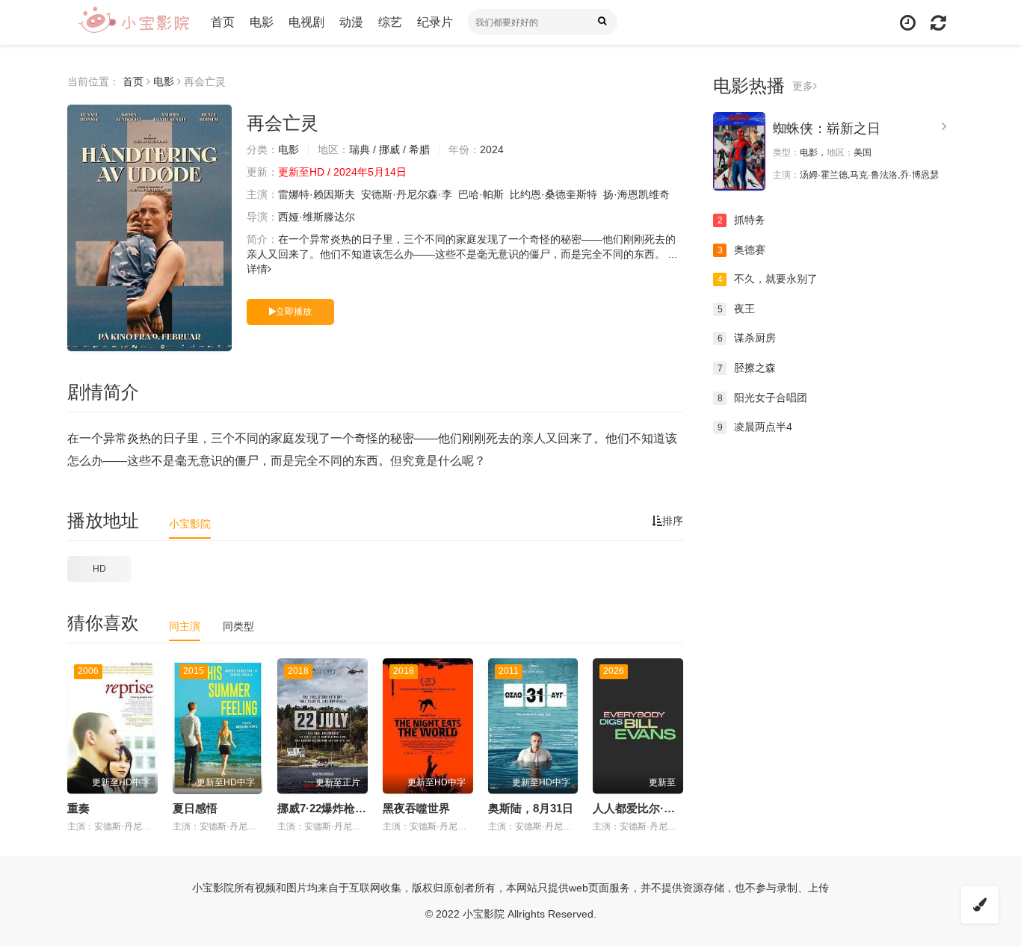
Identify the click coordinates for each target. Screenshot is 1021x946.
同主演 (184, 626)
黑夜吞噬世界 (416, 808)
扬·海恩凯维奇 (636, 194)
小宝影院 (190, 524)
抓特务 (742, 220)
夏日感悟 (195, 808)
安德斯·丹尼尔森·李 (406, 194)
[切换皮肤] (980, 905)
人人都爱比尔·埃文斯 (645, 808)
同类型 (238, 626)
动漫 (351, 22)
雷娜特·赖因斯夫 (316, 194)
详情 (257, 269)
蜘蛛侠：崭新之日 (826, 128)
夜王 (737, 309)
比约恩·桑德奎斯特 (553, 194)
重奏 (78, 808)
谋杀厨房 (747, 338)
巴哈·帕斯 (481, 194)
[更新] (938, 22)
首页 (223, 22)
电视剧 (306, 22)
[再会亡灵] (149, 228)
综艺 (390, 22)
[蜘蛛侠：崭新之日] (739, 151)
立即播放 (294, 311)
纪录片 (435, 22)
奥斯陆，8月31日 (530, 808)
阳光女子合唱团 (763, 398)
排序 (672, 521)
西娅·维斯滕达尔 (316, 217)
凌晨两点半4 (755, 427)
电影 (262, 22)
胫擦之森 (747, 368)
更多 (802, 86)
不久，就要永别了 (768, 279)
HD (99, 568)
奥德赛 (742, 250)
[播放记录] (908, 22)
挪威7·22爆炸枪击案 (327, 808)
